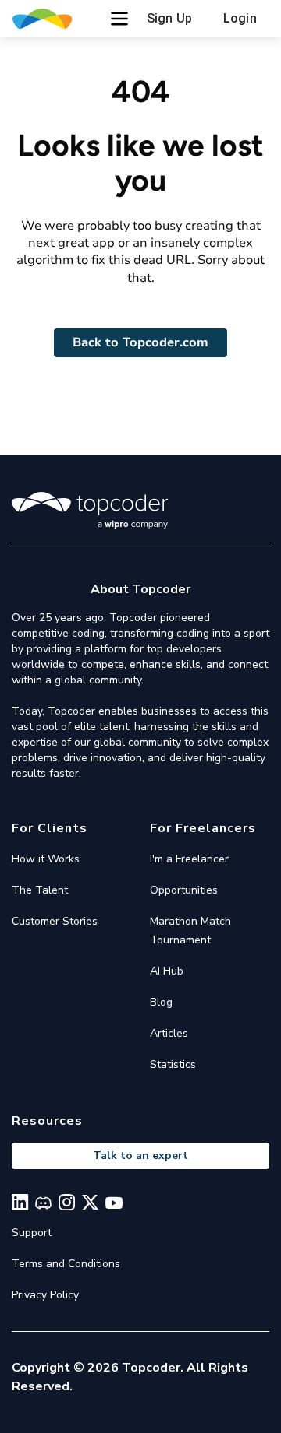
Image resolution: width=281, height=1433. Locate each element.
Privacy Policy (45, 1294)
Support (32, 1232)
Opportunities (184, 890)
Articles (169, 1033)
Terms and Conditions (66, 1263)
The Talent (40, 890)
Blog (161, 1002)
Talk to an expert (140, 1155)
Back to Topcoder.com (140, 342)
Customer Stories (55, 921)
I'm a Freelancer (189, 859)
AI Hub (166, 971)
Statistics (173, 1064)
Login (240, 18)
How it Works (46, 859)
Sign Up (169, 18)
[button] (119, 18)
